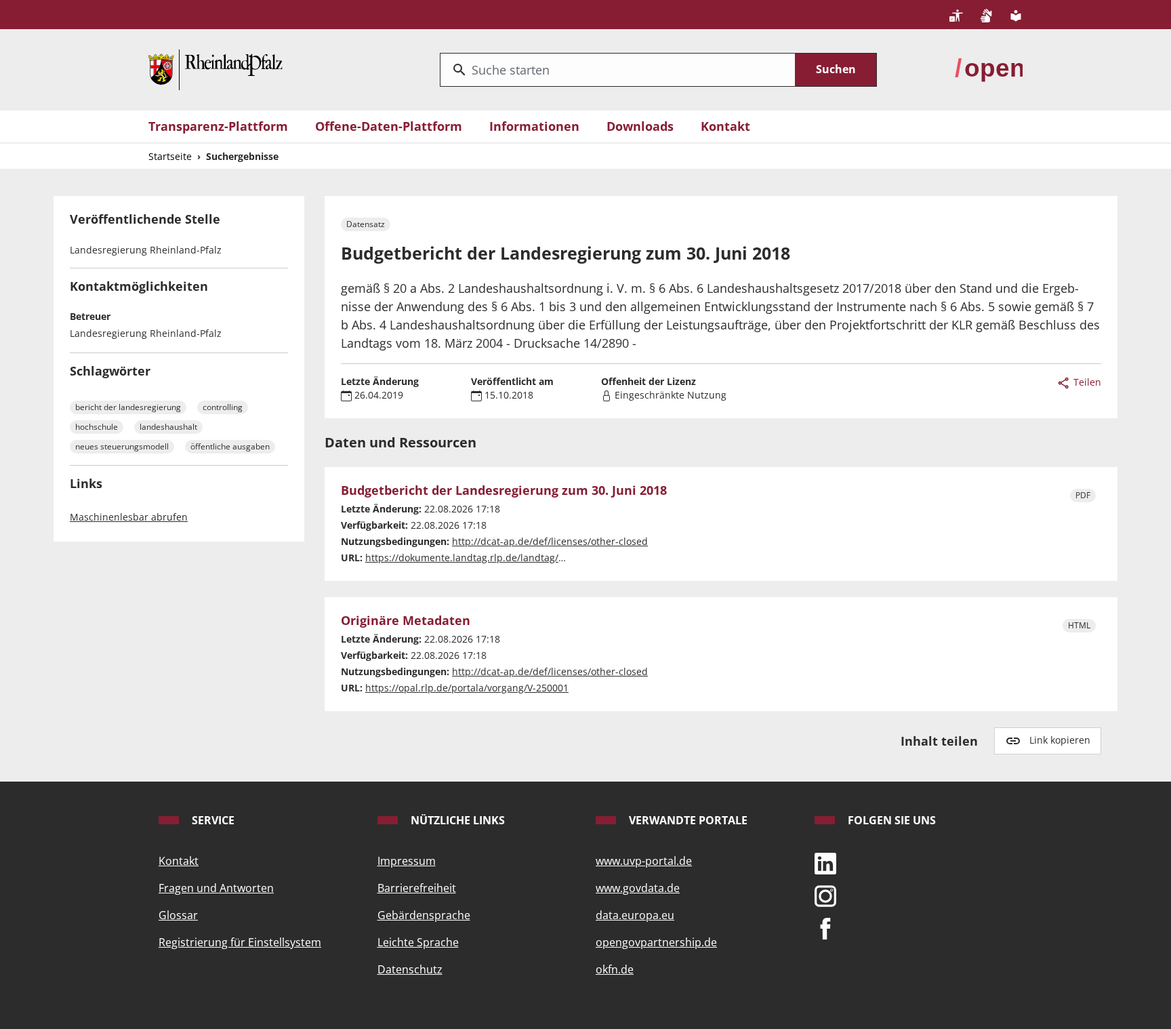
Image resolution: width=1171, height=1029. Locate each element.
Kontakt (725, 126)
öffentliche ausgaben (230, 446)
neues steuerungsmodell (122, 446)
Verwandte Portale (686, 820)
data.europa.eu (635, 915)
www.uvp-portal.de (644, 860)
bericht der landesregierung (128, 407)
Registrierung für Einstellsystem (240, 942)
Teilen (1086, 382)
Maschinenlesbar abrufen (129, 516)
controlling (223, 407)
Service (211, 820)
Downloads (640, 126)
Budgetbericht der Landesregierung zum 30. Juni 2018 (504, 490)
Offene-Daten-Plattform (388, 126)
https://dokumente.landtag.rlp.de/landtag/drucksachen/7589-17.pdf (519, 557)
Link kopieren (1059, 739)
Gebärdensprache (423, 915)
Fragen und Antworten (216, 888)
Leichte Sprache (418, 942)
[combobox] (617, 70)
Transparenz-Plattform (218, 126)
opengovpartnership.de (656, 942)
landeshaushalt (168, 426)
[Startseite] (215, 68)
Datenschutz (410, 969)
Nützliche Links (456, 820)
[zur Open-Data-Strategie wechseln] (989, 68)
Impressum (406, 860)
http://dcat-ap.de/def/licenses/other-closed (550, 541)
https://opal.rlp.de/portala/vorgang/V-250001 (467, 687)
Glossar (178, 915)
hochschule (96, 426)
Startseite (170, 156)
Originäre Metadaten (405, 620)
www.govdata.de (638, 888)
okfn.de (615, 969)
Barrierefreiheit (416, 888)
